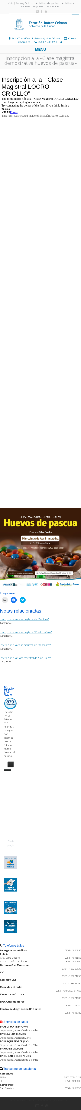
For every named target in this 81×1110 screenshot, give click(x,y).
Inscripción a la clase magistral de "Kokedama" (25, 645)
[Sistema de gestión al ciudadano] (10, 913)
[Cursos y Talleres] (10, 931)
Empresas (38, 6)
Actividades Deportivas (47, 3)
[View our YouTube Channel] (45, 11)
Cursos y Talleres (24, 3)
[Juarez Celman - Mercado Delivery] (10, 868)
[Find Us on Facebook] (41, 11)
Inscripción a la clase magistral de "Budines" (24, 619)
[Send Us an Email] (36, 11)
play (10, 764)
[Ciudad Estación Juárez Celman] (40, 34)
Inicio (10, 3)
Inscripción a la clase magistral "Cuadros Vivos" (26, 632)
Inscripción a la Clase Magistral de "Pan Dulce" (25, 658)
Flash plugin (11, 843)
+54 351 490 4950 (47, 42)
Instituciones (52, 6)
